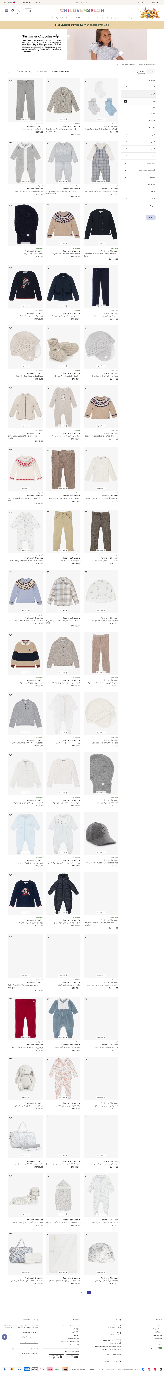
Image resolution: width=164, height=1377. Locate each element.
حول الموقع (76, 1329)
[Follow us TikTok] (161, 1370)
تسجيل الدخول (141, 2)
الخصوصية (92, 1369)
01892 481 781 (107, 1354)
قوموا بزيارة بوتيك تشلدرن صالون (70, 1326)
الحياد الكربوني (156, 1348)
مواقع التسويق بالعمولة (73, 1338)
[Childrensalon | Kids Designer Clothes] (150, 13)
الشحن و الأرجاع (158, 1332)
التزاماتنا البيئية (75, 1332)
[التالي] (74, 1292)
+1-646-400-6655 (101, 1346)
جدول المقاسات (158, 1335)
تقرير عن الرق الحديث (73, 1345)
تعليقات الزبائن (158, 1338)
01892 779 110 (107, 1340)
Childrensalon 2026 (114, 1369)
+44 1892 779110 (107, 1349)
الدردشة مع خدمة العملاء (114, 1326)
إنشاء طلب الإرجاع (157, 1329)
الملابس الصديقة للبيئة (28, 1354)
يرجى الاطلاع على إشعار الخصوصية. (29, 1343)
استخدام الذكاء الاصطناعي (79, 1369)
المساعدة (159, 1341)
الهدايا (160, 1345)
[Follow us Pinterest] (155, 1370)
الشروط (101, 1369)
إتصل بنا (160, 1326)
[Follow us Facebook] (143, 1370)
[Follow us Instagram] (149, 1370)
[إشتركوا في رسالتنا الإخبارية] (4, 1337)
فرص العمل (76, 1335)
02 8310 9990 (112, 1343)
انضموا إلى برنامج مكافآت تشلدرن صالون (23, 1349)
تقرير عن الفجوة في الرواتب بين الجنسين (69, 1341)
